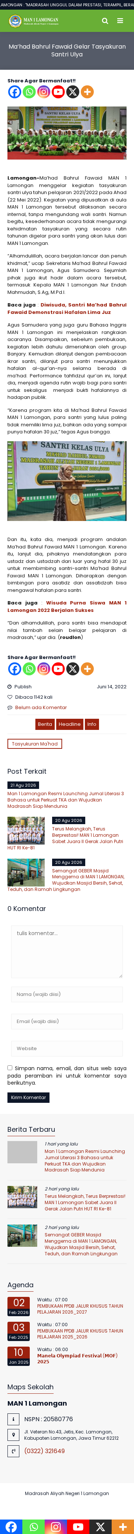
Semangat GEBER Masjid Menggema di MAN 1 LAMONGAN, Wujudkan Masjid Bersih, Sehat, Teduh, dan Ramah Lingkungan (65, 880)
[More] (87, 91)
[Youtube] (58, 91)
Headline (70, 724)
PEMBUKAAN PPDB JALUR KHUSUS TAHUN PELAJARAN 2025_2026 (80, 1334)
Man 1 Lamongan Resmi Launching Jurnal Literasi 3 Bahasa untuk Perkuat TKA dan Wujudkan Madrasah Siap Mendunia (65, 799)
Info (91, 724)
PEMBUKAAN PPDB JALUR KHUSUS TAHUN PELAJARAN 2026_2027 (80, 1309)
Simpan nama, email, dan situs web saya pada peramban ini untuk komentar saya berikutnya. (67, 1075)
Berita (45, 724)
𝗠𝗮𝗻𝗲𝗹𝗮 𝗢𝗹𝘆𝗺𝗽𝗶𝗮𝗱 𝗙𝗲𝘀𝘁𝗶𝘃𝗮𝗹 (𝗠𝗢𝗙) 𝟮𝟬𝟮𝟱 (77, 1359)
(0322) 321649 (44, 1451)
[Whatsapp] (29, 91)
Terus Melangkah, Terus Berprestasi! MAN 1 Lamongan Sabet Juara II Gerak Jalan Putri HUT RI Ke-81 (65, 838)
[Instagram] (43, 91)
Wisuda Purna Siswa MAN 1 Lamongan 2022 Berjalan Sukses (67, 606)
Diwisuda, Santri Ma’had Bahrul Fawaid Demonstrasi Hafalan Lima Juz (67, 308)
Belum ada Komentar (41, 707)
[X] (72, 91)
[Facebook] (14, 91)
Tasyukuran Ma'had (35, 744)
